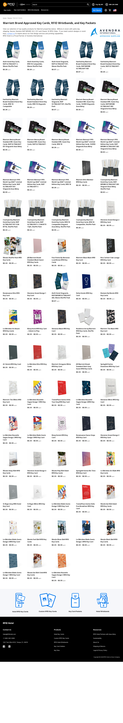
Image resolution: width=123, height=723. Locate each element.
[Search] (88, 4)
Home (4, 18)
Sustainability (97, 638)
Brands (10, 18)
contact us (11, 33)
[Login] (105, 10)
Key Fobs (57, 650)
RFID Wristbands (33, 10)
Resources (44, 10)
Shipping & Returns (99, 646)
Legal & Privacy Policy (100, 650)
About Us (96, 642)
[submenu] (117, 10)
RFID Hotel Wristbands (61, 642)
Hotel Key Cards (59, 634)
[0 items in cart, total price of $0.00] (109, 10)
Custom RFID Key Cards (61, 638)
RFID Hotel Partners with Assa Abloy (104, 634)
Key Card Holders (20, 10)
